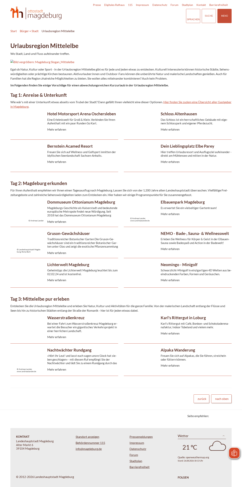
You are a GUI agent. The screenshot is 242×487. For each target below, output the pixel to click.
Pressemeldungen (141, 436)
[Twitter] (213, 416)
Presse (97, 4)
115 (130, 4)
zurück (202, 398)
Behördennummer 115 (90, 442)
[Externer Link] (156, 16)
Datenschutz (159, 4)
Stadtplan (187, 4)
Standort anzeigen (87, 436)
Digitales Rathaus (114, 4)
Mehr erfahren (63, 130)
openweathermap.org (197, 457)
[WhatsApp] (227, 416)
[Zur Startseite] (35, 13)
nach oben (222, 398)
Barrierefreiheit (218, 4)
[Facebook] (217, 416)
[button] (109, 62)
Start (13, 31)
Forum (174, 4)
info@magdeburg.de (89, 449)
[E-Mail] (222, 416)
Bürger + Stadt (29, 31)
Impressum (142, 4)
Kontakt (201, 4)
